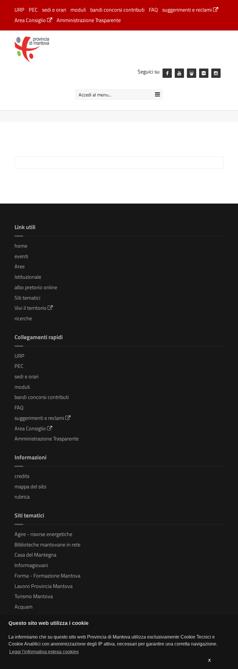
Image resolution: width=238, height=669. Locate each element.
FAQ (153, 10)
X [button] (209, 660)
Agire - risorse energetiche (43, 534)
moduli (78, 10)
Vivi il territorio (31, 308)
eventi (21, 256)
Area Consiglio (31, 20)
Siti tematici (27, 298)
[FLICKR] (203, 73)
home (21, 246)
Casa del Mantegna (35, 555)
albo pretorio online (36, 287)
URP (19, 10)
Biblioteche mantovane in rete (47, 544)
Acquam (24, 607)
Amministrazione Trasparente (89, 20)
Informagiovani (31, 565)
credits (22, 476)
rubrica (22, 497)
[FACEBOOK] (167, 73)
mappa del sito (30, 486)
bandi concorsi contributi (117, 10)
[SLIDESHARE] (191, 73)
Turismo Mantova (34, 596)
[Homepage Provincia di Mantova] (32, 48)
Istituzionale (28, 277)
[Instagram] (216, 73)
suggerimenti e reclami (187, 10)
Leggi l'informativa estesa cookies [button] (44, 651)
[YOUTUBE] (179, 73)
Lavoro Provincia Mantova (44, 586)
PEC (33, 10)
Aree (20, 266)
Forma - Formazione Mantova (47, 576)
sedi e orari (54, 10)
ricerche (23, 318)
